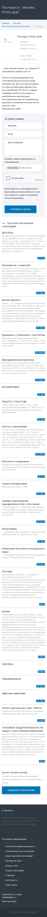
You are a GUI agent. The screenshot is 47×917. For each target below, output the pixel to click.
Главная (5, 23)
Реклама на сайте (14, 861)
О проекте (10, 875)
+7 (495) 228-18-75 (28, 59)
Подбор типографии (15, 871)
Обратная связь (9, 901)
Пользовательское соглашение (20, 851)
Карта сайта (11, 885)
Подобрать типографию (21, 790)
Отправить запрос (20, 209)
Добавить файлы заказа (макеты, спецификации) (20, 160)
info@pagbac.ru (9, 897)
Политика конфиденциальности (20, 846)
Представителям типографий (19, 856)
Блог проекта (12, 880)
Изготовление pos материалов (16, 26)
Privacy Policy (30, 912)
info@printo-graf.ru (28, 49)
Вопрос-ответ (12, 866)
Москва (16, 23)
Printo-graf (35, 36)
